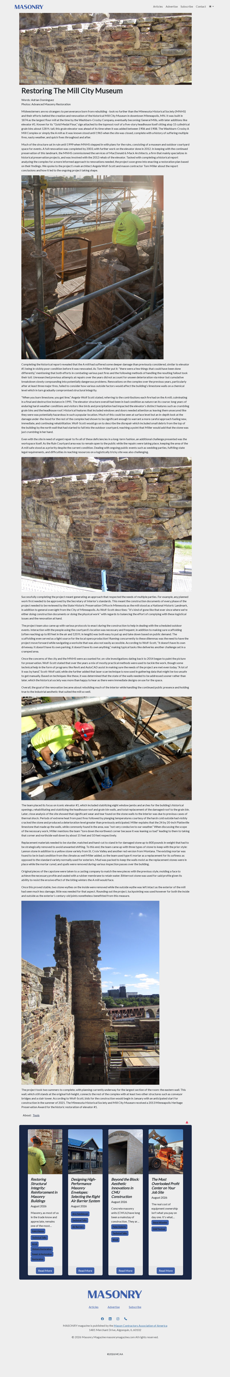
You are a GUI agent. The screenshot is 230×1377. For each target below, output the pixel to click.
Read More (45, 1270)
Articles (158, 6)
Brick (34, 1244)
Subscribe (187, 6)
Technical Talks (39, 1237)
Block (115, 1239)
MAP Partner (159, 1229)
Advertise (172, 6)
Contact (201, 6)
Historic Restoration (42, 1249)
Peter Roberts (119, 1226)
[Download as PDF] (187, 1122)
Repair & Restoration (42, 1254)
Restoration (37, 1259)
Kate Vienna (38, 1231)
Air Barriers (78, 1226)
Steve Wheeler (160, 1222)
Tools (36, 1115)
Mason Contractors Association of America (140, 1325)
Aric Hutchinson (80, 1213)
